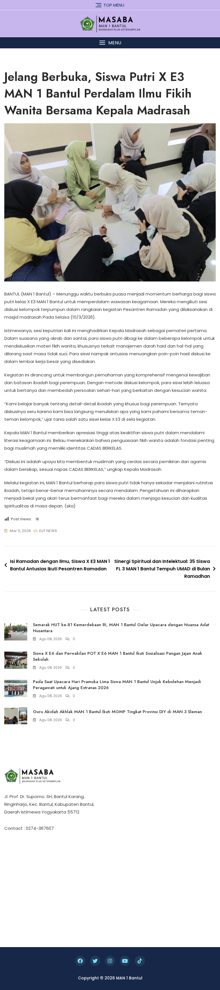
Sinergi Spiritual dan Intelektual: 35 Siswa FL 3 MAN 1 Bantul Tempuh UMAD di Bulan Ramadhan (162, 568)
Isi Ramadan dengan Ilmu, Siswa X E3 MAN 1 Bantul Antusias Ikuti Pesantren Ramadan (60, 565)
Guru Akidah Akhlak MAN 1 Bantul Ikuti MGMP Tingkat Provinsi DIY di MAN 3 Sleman (117, 712)
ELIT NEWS (48, 530)
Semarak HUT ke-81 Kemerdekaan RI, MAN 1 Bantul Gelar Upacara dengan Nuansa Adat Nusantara (121, 628)
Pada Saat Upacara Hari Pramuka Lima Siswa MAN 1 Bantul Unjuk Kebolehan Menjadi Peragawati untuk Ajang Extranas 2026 (117, 684)
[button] (110, 42)
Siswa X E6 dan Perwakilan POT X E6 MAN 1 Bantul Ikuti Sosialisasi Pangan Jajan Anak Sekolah (117, 656)
